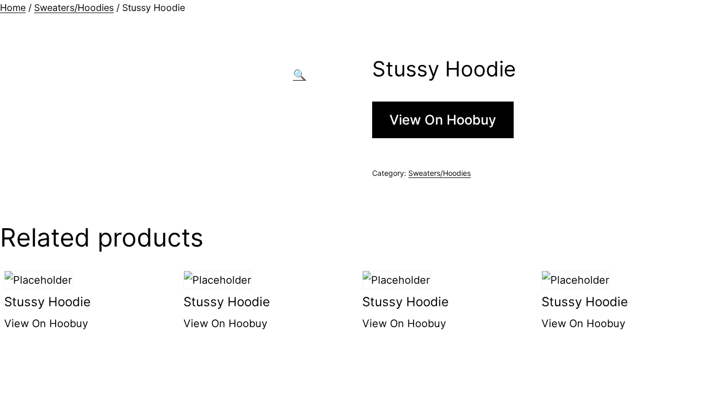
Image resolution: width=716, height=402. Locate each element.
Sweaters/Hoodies (74, 7)
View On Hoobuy (442, 119)
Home (13, 7)
